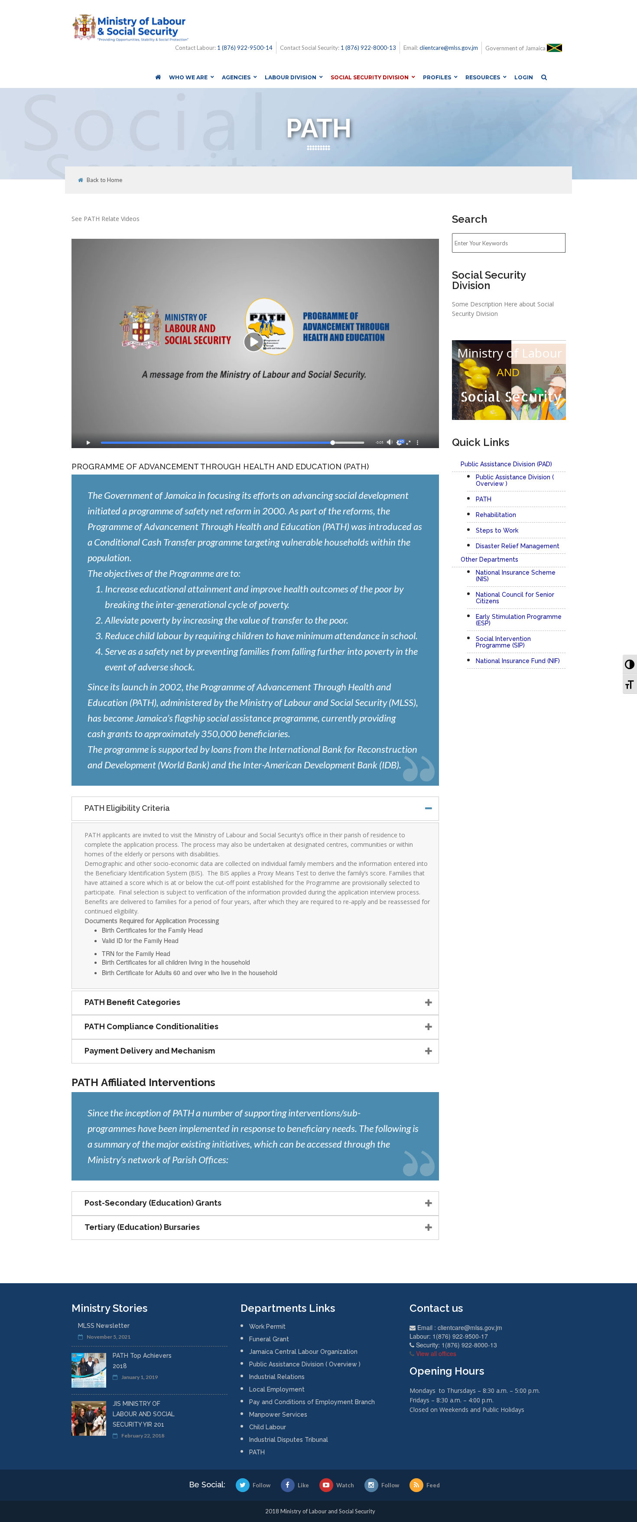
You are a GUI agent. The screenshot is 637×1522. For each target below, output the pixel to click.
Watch (345, 1485)
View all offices (436, 1353)
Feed (433, 1485)
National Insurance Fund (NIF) (518, 660)
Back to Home (104, 180)
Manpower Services (278, 1414)
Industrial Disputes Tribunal (288, 1439)
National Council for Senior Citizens (515, 598)
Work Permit (267, 1326)
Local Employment (277, 1389)
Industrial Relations (277, 1376)
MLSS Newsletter (104, 1325)
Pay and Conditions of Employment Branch (312, 1401)
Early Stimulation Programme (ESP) (519, 620)
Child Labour (267, 1427)
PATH (257, 1452)
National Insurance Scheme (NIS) (516, 575)
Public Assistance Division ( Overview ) (305, 1364)
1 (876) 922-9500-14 (245, 47)
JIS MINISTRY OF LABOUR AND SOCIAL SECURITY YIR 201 (144, 1414)
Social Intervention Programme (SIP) (503, 642)
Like (303, 1485)
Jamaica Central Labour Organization (303, 1351)
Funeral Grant (269, 1339)
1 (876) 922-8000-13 (368, 47)
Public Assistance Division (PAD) (506, 464)
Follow (261, 1485)
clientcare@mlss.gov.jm (448, 47)
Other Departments (489, 559)
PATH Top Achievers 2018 (142, 1360)
